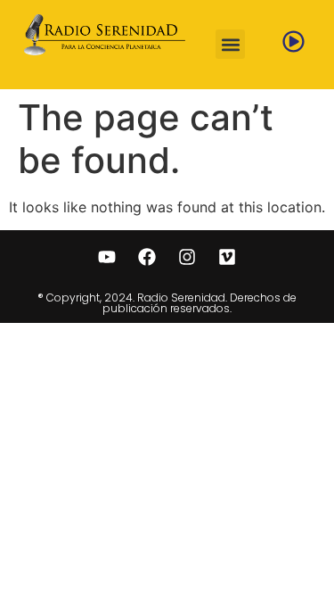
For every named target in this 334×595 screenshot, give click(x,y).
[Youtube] (107, 257)
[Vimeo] (227, 257)
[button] (230, 44)
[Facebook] (147, 257)
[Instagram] (187, 257)
